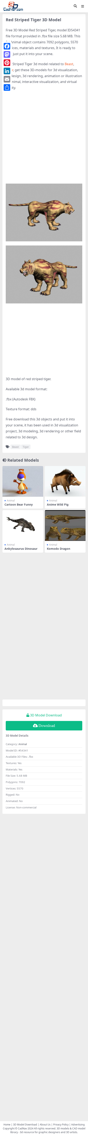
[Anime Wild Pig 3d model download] (65, 481)
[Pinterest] (7, 63)
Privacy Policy (61, 1124)
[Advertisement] (44, 139)
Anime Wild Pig (58, 504)
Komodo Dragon (58, 549)
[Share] (7, 87)
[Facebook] (7, 46)
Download (46, 725)
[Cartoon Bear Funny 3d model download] (22, 481)
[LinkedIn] (7, 71)
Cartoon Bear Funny (19, 504)
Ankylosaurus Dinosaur (21, 549)
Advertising (78, 1124)
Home (6, 1124)
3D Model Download (25, 1124)
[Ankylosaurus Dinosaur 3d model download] (22, 525)
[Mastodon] (7, 54)
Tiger (26, 447)
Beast (69, 64)
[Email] (7, 79)
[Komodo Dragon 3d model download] (65, 525)
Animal (11, 500)
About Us (45, 1124)
